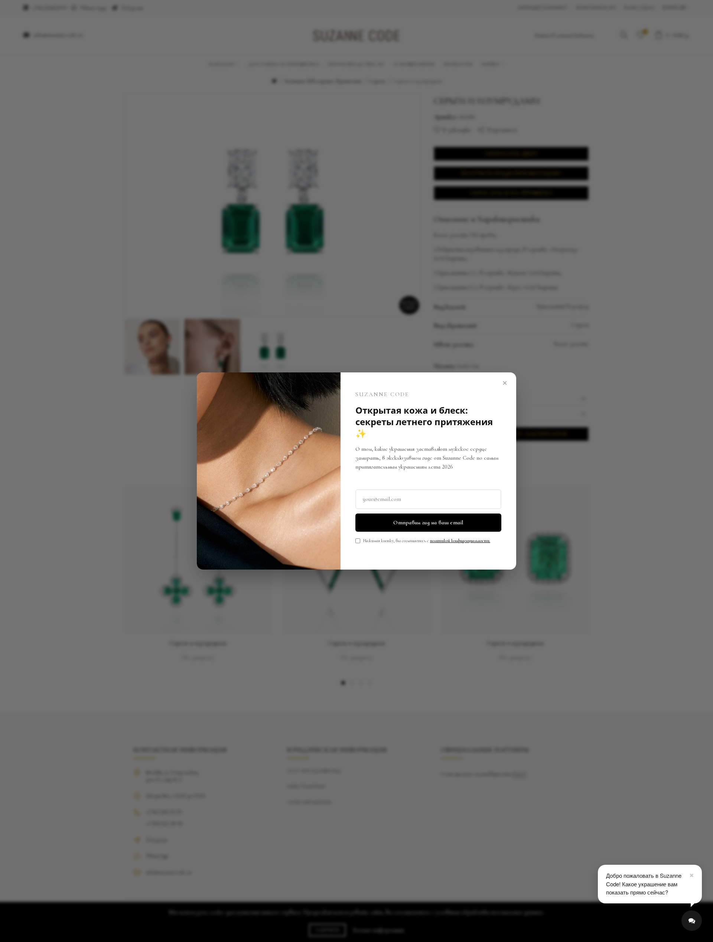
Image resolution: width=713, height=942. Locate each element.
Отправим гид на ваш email (428, 522)
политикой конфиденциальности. (460, 540)
